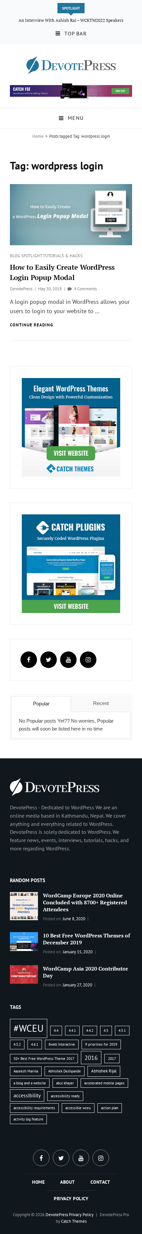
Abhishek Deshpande (64, 1071)
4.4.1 (72, 1030)
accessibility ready (65, 1096)
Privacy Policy (71, 1199)
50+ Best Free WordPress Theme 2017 (44, 1058)
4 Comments (85, 289)
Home (38, 136)
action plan (109, 1108)
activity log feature (28, 1119)
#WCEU (29, 1028)
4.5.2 (17, 1044)
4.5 (106, 1030)
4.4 (56, 1030)
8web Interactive (62, 1044)
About (67, 1182)
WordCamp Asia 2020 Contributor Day (85, 972)
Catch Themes (74, 1221)
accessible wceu (78, 1108)
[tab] (41, 704)
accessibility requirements (34, 1108)
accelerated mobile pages (104, 1083)
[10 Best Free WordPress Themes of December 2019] (24, 940)
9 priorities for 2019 (101, 1044)
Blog (15, 256)
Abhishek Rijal (104, 1071)
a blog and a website (30, 1083)
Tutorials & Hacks (63, 256)
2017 (112, 1058)
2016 (91, 1058)
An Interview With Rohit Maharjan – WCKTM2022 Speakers (71, 20)
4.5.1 (122, 1030)
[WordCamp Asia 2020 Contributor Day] (24, 974)
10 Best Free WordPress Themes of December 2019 (86, 939)
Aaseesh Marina (26, 1071)
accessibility (27, 1095)
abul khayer (65, 1083)
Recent (101, 703)
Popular (41, 703)
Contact (100, 1182)
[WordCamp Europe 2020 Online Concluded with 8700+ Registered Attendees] (24, 905)
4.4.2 (89, 1030)
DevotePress (21, 289)
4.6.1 (34, 1044)
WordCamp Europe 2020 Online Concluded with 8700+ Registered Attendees (85, 902)
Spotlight (32, 256)
